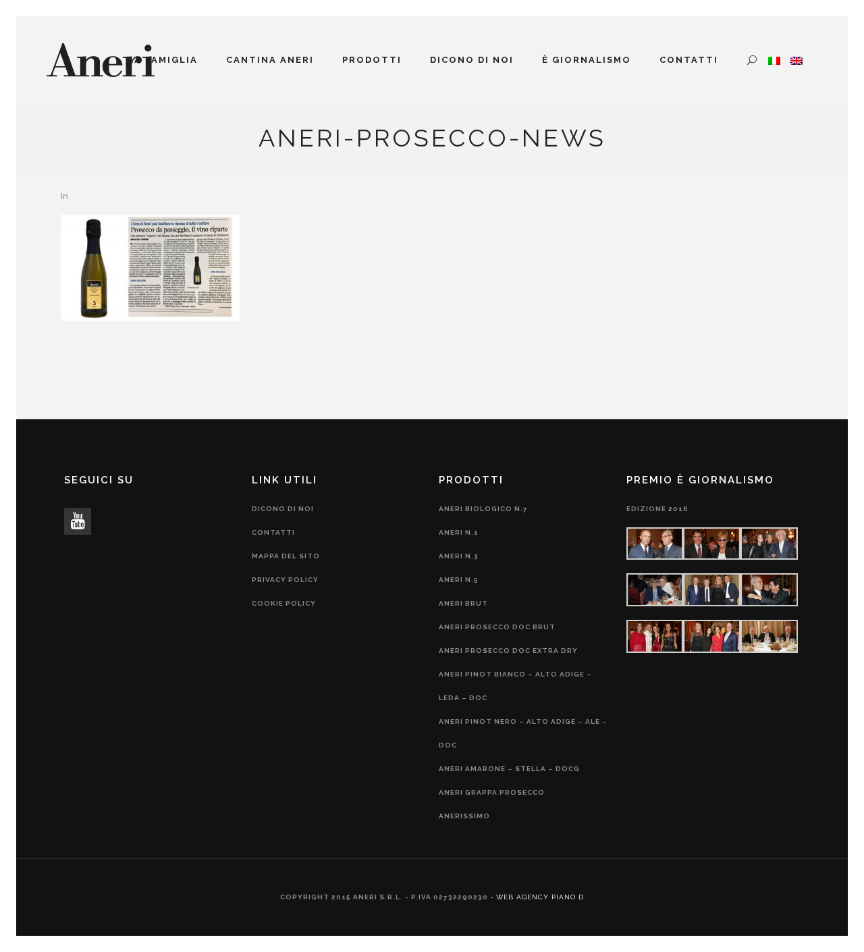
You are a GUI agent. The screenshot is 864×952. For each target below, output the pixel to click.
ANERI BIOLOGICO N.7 (483, 508)
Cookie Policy (284, 603)
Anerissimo (464, 816)
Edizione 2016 (657, 508)
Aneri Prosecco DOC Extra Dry (508, 650)
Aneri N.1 (459, 532)
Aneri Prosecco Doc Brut (497, 627)
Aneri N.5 (459, 579)
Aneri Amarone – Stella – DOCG (509, 768)
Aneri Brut (463, 603)
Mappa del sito (286, 556)
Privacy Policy (285, 579)
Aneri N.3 (459, 556)
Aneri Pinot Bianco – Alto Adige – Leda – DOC (515, 686)
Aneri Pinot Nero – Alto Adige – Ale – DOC (523, 733)
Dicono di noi (283, 508)
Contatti (273, 532)
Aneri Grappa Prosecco (492, 792)
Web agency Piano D (540, 897)
